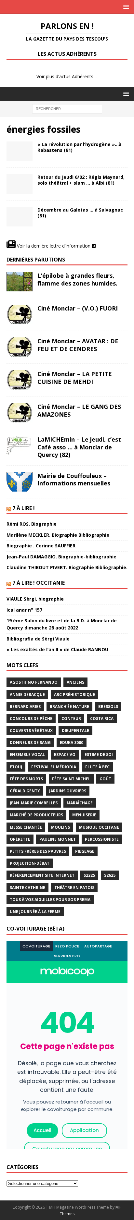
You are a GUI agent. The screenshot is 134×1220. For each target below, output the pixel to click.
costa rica (102, 718)
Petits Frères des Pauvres (38, 851)
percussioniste (102, 839)
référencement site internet (42, 875)
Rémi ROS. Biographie (32, 524)
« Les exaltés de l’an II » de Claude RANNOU (57, 649)
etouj (16, 767)
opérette (20, 839)
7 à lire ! (23, 508)
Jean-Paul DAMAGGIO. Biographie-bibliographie (61, 557)
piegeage (84, 851)
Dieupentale (75, 730)
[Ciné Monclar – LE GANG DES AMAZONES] (20, 412)
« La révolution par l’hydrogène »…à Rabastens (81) (79, 147)
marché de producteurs (36, 815)
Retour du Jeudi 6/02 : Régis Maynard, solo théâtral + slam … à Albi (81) (81, 180)
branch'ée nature (69, 706)
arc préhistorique (74, 694)
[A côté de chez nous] (20, 151)
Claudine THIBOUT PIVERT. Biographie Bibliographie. (67, 567)
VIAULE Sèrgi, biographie (35, 599)
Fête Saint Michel (71, 779)
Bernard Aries (25, 706)
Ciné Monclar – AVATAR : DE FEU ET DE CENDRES (77, 344)
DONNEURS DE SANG (30, 742)
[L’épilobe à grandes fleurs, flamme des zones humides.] (20, 281)
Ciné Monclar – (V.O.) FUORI (77, 308)
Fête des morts (26, 779)
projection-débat (29, 863)
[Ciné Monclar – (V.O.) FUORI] (20, 314)
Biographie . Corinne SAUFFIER (41, 546)
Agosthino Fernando (34, 682)
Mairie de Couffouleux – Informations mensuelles (73, 479)
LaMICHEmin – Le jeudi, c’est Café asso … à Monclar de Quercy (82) (79, 446)
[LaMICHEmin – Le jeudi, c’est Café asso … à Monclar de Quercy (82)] (20, 445)
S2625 (109, 875)
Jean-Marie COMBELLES (34, 803)
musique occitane (99, 827)
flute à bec (97, 767)
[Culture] (20, 216)
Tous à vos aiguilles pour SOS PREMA (50, 899)
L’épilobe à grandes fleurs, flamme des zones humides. (77, 279)
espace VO (64, 754)
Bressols (108, 706)
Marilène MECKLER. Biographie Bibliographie (58, 535)
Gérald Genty (25, 791)
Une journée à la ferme (35, 911)
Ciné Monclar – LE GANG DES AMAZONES (79, 410)
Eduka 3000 (71, 742)
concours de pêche (31, 718)
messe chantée (26, 827)
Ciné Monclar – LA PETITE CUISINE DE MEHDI (74, 377)
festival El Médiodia (53, 767)
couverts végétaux (31, 730)
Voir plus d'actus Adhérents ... (67, 76)
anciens (75, 682)
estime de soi (99, 754)
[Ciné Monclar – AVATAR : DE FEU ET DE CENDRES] (20, 347)
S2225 (89, 875)
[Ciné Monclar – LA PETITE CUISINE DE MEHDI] (20, 380)
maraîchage (80, 803)
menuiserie (84, 815)
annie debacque (27, 694)
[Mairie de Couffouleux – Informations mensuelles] (20, 482)
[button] (125, 7)
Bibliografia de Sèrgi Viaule (38, 639)
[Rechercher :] (67, 108)
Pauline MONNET (57, 839)
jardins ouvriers (67, 791)
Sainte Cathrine (27, 887)
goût (105, 779)
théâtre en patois (74, 887)
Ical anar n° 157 (24, 610)
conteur (71, 718)
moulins (60, 827)
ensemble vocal (27, 754)
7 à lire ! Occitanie (38, 582)
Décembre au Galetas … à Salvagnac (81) (80, 213)
